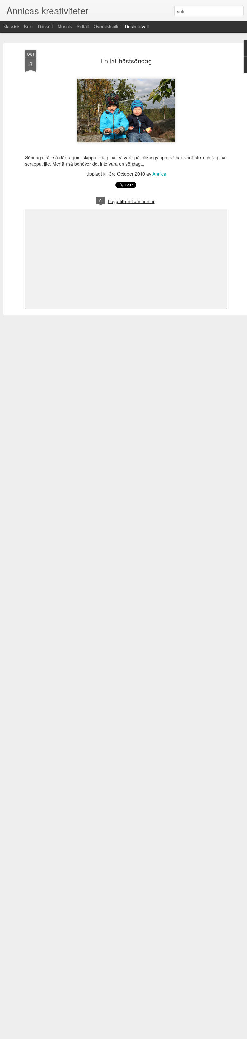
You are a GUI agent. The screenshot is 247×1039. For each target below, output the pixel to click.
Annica (159, 173)
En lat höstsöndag (126, 60)
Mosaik (65, 26)
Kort (28, 26)
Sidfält (83, 26)
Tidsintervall (136, 26)
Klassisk (11, 26)
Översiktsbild (107, 26)
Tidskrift (45, 26)
